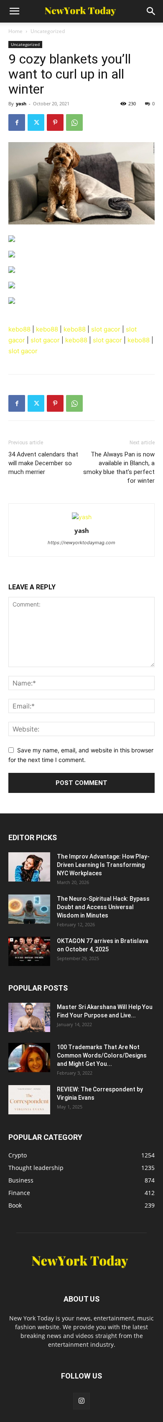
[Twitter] (36, 122)
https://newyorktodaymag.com (81, 542)
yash (21, 103)
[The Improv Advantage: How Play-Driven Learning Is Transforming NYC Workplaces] (29, 867)
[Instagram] (81, 1401)
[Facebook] (16, 122)
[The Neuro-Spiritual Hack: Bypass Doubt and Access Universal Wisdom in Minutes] (29, 909)
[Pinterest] (55, 122)
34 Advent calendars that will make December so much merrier (43, 463)
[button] (14, 11)
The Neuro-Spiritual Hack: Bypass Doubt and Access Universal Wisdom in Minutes (103, 907)
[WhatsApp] (74, 122)
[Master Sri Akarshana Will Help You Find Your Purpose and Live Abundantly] (29, 1017)
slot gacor (105, 329)
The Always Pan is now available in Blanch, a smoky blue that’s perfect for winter (119, 467)
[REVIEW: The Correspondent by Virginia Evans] (29, 1099)
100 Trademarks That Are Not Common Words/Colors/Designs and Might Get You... (102, 1055)
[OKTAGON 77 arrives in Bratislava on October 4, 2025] (29, 951)
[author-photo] (82, 516)
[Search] (151, 11)
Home (15, 31)
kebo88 (19, 329)
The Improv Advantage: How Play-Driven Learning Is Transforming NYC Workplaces (103, 865)
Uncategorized (48, 31)
